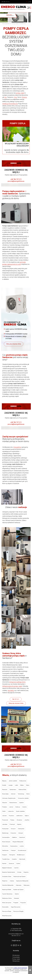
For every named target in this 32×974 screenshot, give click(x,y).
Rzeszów (4, 789)
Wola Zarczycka (6, 902)
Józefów (26, 820)
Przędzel (15, 902)
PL (27, 1)
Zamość (13, 794)
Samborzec (5, 850)
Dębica (27, 815)
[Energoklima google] (11, 946)
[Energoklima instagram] (16, 946)
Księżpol (4, 855)
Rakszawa (26, 885)
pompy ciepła (20, 93)
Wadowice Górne (7, 898)
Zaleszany (18, 885)
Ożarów (24, 807)
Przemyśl (12, 824)
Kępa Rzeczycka (15, 907)
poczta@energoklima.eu (16, 181)
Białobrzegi (5, 833)
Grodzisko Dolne (6, 876)
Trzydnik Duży (6, 859)
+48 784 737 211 (5, 2)
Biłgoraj (4, 781)
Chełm (4, 811)
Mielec (22, 785)
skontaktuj (11, 690)
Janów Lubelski (13, 781)
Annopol (20, 833)
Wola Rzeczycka (6, 915)
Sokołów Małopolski (7, 885)
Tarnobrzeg (21, 794)
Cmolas (19, 872)
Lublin (16, 785)
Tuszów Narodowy (7, 894)
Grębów (19, 824)
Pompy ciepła (16, 959)
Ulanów (17, 894)
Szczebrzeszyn (22, 850)
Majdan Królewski (7, 868)
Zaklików (14, 837)
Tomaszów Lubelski (23, 798)
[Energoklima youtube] (18, 946)
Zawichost (22, 837)
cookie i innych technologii (20, 968)
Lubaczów (11, 811)
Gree (15, 97)
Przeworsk (5, 820)
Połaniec (4, 807)
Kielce (28, 794)
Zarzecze (11, 863)
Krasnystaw (5, 828)
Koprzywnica (13, 846)
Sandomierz (13, 789)
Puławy (12, 820)
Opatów (21, 802)
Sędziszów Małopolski (22, 881)
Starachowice (13, 802)
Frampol (13, 850)
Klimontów (5, 846)
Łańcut (11, 807)
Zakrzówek (22, 859)
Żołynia (12, 881)
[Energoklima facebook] (14, 946)
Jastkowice (19, 815)
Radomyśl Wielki (6, 889)
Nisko (27, 785)
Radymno (4, 881)
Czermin (16, 868)
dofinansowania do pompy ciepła (12, 686)
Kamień (4, 863)
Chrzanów (19, 820)
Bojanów (26, 872)
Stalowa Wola (22, 789)
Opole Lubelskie (20, 811)
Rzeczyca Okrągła (18, 911)
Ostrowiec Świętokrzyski (8, 798)
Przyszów (23, 902)
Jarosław (4, 824)
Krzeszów (13, 833)
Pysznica (11, 815)
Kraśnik (4, 785)
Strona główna (6, 23)
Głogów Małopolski (18, 841)
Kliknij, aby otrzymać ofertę (13, 344)
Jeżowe (4, 815)
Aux (5, 97)
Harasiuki (16, 898)
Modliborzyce (21, 855)
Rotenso (24, 97)
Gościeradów (6, 837)
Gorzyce (13, 828)
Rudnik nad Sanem (18, 889)
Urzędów (14, 859)
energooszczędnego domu (17, 682)
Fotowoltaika (16, 957)
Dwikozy (17, 807)
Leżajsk (10, 785)
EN (30, 1)
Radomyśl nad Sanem (20, 876)
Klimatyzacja (16, 955)
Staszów (4, 802)
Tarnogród (12, 855)
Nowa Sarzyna (6, 841)
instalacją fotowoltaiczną (10, 103)
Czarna (18, 863)
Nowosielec (5, 907)
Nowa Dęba (5, 794)
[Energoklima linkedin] (20, 946)
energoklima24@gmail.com (16, 934)
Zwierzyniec (21, 828)
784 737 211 (15, 699)
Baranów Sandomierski (8, 872)
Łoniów (22, 846)
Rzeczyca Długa (6, 911)
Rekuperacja (16, 961)
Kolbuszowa (22, 781)
